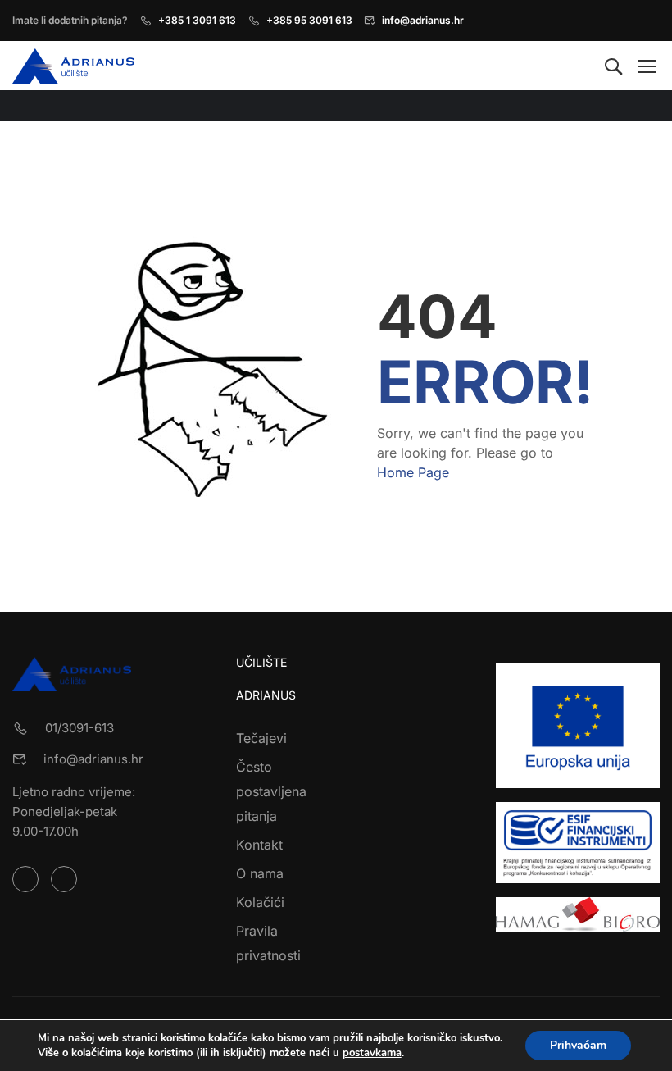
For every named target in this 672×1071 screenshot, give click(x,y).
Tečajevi (261, 738)
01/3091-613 (79, 728)
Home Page (413, 472)
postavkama (372, 1053)
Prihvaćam (578, 1045)
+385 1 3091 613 (197, 20)
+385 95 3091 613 (309, 20)
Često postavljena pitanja (271, 791)
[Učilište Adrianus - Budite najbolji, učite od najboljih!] (75, 66)
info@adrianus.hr (423, 20)
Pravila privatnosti (268, 943)
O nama (260, 873)
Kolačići (260, 902)
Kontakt (259, 844)
